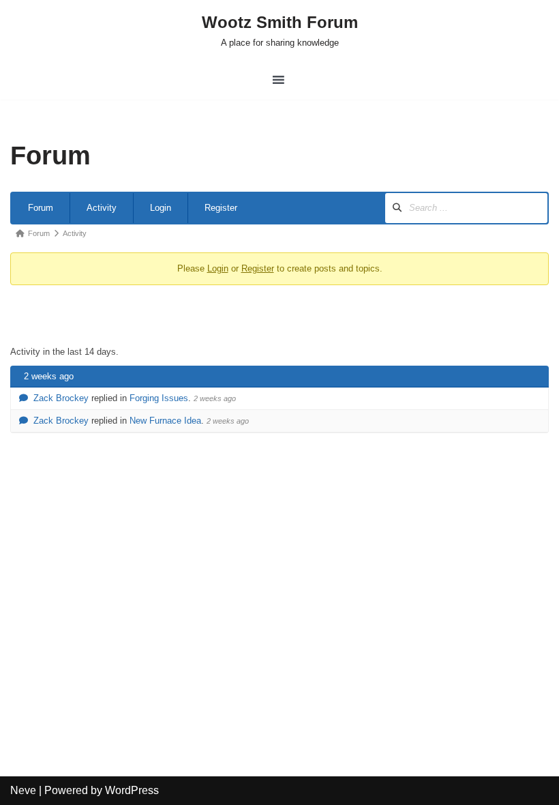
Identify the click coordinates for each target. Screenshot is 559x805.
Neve (23, 790)
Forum (40, 208)
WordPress (132, 790)
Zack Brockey (61, 398)
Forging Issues (159, 398)
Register (221, 208)
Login (160, 208)
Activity (102, 208)
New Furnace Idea (165, 420)
